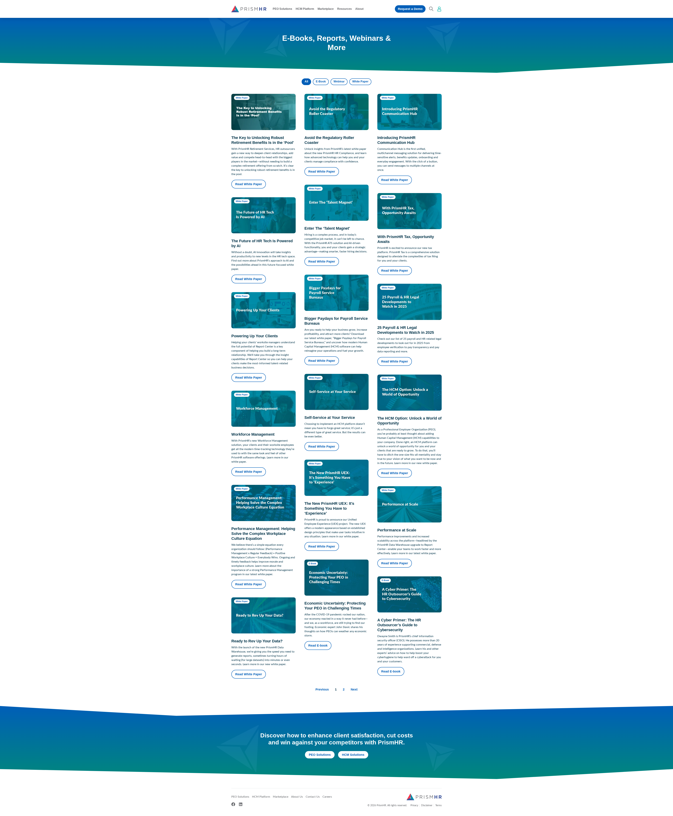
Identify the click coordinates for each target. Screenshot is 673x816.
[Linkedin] (241, 804)
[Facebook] (233, 804)
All (306, 81)
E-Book (321, 81)
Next (354, 689)
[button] (282, 9)
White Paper (360, 81)
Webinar (339, 81)
